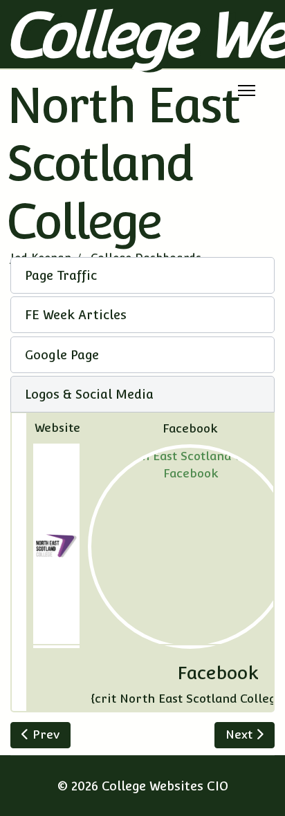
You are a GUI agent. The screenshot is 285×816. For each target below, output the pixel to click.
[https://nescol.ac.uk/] (56, 546)
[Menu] (246, 90)
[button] (142, 275)
